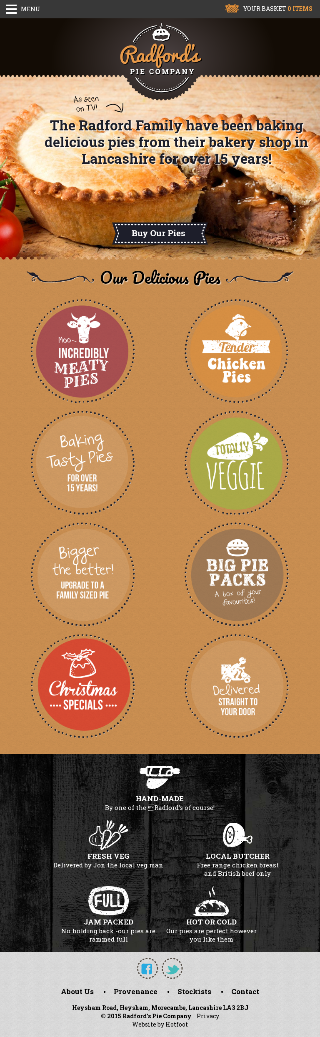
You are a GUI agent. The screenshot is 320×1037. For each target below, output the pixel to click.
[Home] (160, 59)
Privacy (208, 1016)
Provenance (136, 991)
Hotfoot (176, 1024)
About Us (77, 991)
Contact (245, 991)
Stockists (194, 991)
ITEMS (300, 8)
